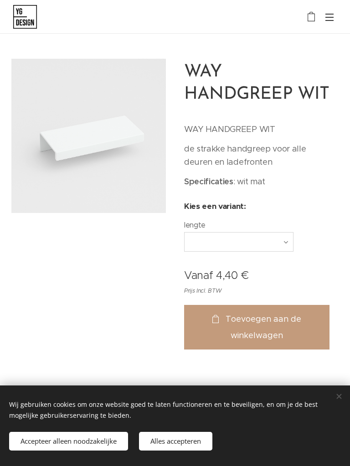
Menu (329, 17)
